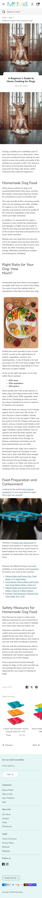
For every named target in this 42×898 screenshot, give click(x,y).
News (10, 18)
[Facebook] (3, 864)
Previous (9, 745)
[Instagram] (7, 864)
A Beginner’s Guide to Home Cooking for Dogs (17, 21)
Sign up (10, 774)
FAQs (4, 822)
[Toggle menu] (3, 4)
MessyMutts (18, 892)
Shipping (6, 851)
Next (35, 745)
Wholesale (7, 826)
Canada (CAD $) (10, 878)
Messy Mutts (7, 790)
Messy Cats (7, 794)
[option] (14, 718)
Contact (5, 818)
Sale (4, 802)
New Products (8, 798)
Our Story (6, 814)
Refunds (5, 847)
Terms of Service (9, 839)
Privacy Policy (8, 843)
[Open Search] (3, 12)
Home (4, 18)
